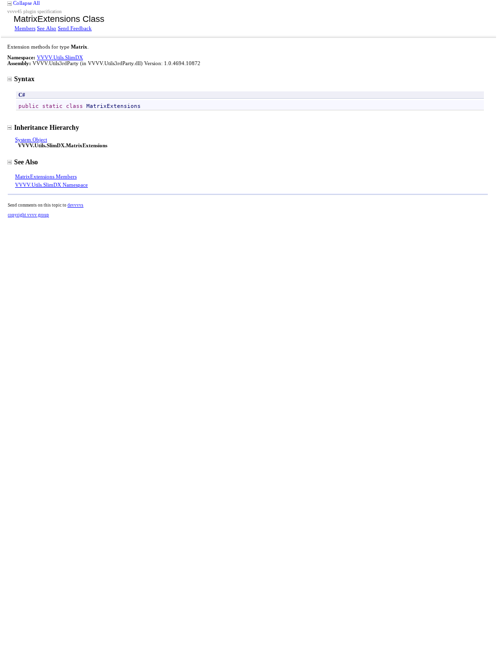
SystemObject (31, 139)
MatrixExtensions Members (46, 176)
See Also (46, 28)
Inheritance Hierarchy (46, 127)
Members (25, 28)
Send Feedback (75, 28)
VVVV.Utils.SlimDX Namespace (51, 185)
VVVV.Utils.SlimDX (60, 57)
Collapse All (26, 3)
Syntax (24, 79)
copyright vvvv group (28, 214)
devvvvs (75, 205)
